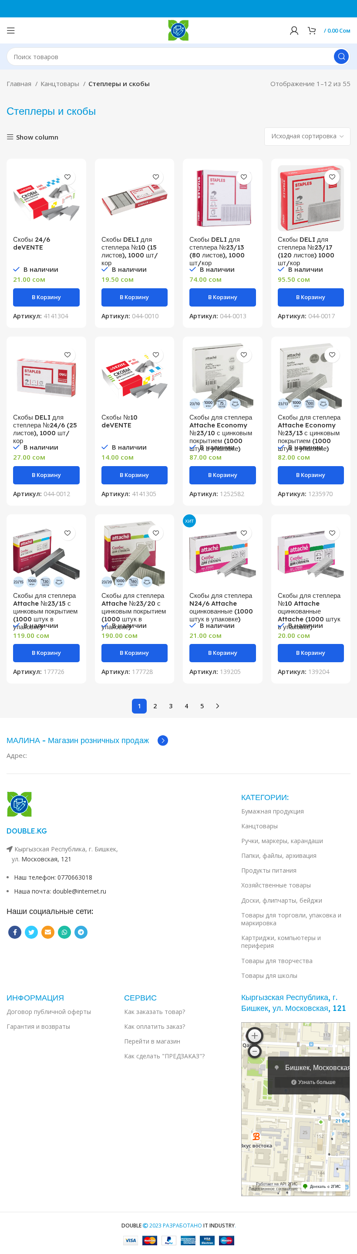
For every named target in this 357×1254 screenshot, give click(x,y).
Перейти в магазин (152, 1041)
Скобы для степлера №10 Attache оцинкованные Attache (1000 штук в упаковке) (309, 611)
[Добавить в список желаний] (67, 177)
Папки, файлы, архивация (279, 855)
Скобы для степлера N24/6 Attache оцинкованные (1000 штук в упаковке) (221, 607)
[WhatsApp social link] (64, 932)
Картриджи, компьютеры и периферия (281, 942)
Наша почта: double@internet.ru (60, 891)
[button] (46, 297)
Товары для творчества (277, 961)
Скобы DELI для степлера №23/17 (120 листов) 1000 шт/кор (306, 251)
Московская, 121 (46, 859)
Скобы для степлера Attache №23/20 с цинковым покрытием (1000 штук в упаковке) (133, 611)
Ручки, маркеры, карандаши (282, 841)
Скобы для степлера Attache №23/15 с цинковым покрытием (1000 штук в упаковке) (45, 611)
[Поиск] (341, 56)
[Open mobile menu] (11, 30)
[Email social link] (47, 932)
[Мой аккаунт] (294, 30)
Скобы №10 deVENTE (119, 421)
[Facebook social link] (14, 932)
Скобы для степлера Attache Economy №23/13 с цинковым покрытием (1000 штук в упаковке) (309, 433)
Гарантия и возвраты (38, 1026)
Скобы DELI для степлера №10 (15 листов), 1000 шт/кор (129, 251)
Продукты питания (268, 870)
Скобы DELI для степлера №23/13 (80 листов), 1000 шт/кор (217, 251)
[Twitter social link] (31, 932)
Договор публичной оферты (49, 1011)
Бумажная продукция (272, 811)
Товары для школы (269, 975)
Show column (37, 137)
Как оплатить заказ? (154, 1026)
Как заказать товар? (154, 1011)
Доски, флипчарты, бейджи (281, 900)
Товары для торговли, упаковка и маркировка (291, 919)
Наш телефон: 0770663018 (53, 877)
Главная (20, 83)
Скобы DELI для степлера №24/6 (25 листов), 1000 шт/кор (45, 429)
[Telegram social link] (81, 932)
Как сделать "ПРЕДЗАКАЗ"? (164, 1056)
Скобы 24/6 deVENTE (31, 243)
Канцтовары (60, 83)
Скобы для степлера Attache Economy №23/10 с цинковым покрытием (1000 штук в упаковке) (220, 433)
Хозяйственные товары (276, 885)
